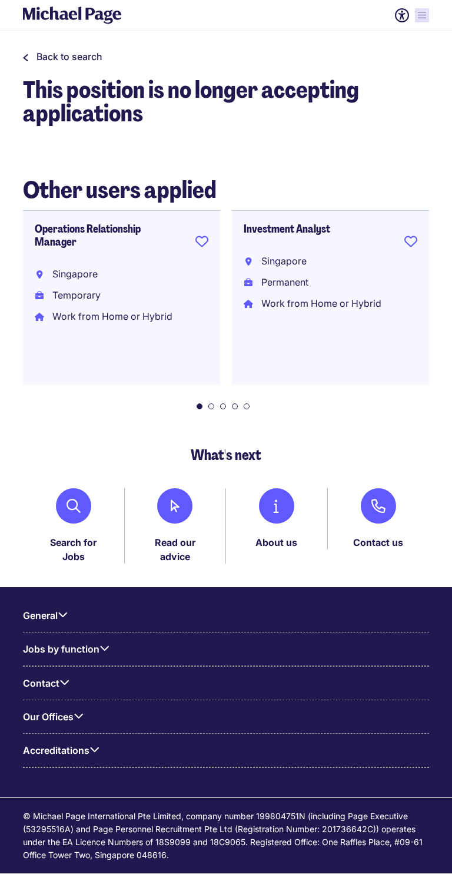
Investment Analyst (287, 229)
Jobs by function (61, 649)
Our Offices (48, 716)
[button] (62, 56)
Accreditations (56, 750)
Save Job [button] (201, 243)
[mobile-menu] (422, 15)
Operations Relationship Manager (88, 235)
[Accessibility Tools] (402, 15)
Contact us (378, 542)
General (40, 615)
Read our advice (175, 549)
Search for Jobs (73, 549)
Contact (41, 683)
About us (276, 542)
